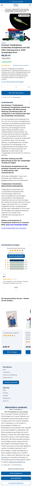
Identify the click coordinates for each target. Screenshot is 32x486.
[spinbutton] (16, 87)
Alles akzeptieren (16, 473)
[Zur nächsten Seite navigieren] (27, 290)
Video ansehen (25, 15)
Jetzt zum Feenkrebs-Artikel (16, 224)
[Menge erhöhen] (28, 87)
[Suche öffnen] (30, 5)
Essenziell (6, 465)
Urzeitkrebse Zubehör (11, 333)
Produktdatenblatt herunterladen (13, 228)
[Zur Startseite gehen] (16, 5)
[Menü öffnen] (2, 5)
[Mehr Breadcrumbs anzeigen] (2, 10)
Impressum (5, 457)
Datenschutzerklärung (17, 462)
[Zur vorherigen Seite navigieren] (4, 290)
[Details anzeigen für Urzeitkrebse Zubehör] (12, 319)
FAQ (4, 390)
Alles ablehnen (16, 478)
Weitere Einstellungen (16, 469)
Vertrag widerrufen (11, 382)
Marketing (17, 465)
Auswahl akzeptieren (16, 483)
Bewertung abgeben (16, 256)
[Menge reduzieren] (3, 87)
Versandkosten (16, 97)
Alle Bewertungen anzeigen (20, 65)
